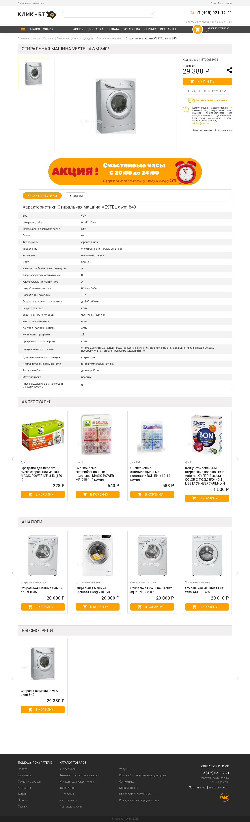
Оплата (113, 29)
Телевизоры (68, 788)
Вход (213, 3)
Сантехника (126, 781)
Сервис (150, 29)
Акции (78, 29)
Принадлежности (71, 806)
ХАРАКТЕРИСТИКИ (42, 196)
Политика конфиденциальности (209, 787)
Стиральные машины (109, 38)
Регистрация (225, 3)
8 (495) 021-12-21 (216, 773)
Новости (23, 800)
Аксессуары (68, 769)
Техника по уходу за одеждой (75, 38)
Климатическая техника (135, 794)
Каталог (41, 29)
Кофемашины (128, 788)
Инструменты (68, 800)
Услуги (123, 769)
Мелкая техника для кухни (77, 781)
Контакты (38, 3)
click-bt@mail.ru (200, 123)
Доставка (95, 29)
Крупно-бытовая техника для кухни (142, 775)
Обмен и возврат (29, 781)
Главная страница (29, 38)
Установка (131, 29)
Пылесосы (67, 794)
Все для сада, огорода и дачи (139, 800)
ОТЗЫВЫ (76, 196)
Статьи (22, 806)
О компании (24, 3)
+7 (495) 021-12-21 (214, 13)
